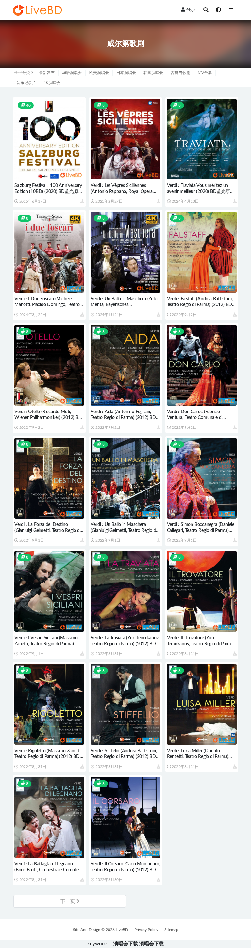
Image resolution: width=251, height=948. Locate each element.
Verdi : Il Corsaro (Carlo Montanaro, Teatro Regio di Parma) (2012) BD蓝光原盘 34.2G (125, 870)
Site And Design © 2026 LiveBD (100, 930)
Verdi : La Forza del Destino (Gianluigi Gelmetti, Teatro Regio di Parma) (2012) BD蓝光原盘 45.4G (47, 530)
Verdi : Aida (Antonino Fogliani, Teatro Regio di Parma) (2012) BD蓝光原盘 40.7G (123, 418)
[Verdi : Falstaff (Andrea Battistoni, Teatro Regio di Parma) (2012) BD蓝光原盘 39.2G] (202, 252)
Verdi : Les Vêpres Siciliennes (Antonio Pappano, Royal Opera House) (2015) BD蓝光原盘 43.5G (124, 191)
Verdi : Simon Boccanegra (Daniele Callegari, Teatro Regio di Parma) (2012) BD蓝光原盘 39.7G (200, 530)
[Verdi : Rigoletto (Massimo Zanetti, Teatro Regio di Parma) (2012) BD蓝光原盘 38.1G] (49, 704)
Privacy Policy (146, 930)
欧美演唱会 (99, 73)
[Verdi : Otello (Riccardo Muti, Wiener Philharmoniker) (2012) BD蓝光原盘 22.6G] (49, 365)
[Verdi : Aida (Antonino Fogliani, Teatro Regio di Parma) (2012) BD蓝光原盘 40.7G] (125, 365)
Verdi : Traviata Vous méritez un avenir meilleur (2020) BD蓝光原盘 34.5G (201, 191)
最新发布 (47, 73)
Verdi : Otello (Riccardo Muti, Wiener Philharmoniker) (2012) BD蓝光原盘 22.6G (48, 418)
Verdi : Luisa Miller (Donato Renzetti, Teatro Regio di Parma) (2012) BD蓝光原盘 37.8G (198, 757)
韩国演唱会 (153, 73)
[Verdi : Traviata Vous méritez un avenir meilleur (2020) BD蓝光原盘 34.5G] (202, 139)
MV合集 (205, 73)
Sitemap (171, 930)
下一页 (68, 901)
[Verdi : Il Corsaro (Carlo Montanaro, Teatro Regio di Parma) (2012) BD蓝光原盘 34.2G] (125, 817)
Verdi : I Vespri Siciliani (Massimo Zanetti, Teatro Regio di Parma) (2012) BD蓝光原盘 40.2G (46, 644)
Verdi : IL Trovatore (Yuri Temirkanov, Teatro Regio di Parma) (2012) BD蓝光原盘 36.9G (201, 644)
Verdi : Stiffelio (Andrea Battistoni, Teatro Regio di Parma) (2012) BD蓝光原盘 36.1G (124, 757)
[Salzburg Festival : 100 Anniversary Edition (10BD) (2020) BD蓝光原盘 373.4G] (49, 139)
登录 (190, 10)
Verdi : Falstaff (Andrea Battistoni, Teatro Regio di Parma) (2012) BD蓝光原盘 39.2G (200, 305)
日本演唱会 (126, 73)
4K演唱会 (51, 83)
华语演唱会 (72, 73)
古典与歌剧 (180, 73)
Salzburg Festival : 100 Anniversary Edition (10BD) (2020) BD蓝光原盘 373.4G (48, 191)
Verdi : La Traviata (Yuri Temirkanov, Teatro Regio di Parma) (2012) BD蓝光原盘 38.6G (125, 644)
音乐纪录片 (26, 83)
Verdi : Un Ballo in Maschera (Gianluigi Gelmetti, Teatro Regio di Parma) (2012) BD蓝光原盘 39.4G (124, 530)
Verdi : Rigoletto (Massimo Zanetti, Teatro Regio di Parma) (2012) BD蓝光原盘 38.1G (47, 757)
